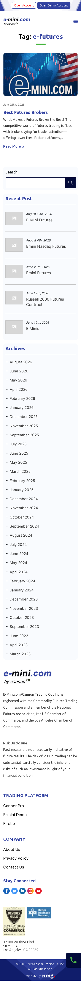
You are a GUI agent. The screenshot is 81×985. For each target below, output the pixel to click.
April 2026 (19, 389)
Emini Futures (38, 273)
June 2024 (19, 554)
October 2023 (22, 617)
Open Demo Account (54, 5)
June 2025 (19, 453)
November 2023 (24, 608)
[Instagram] (30, 891)
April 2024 (19, 572)
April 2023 (19, 645)
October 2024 (22, 517)
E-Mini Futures (39, 220)
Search (11, 172)
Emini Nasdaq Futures (46, 246)
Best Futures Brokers (25, 112)
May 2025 (18, 462)
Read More (12, 146)
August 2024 (21, 535)
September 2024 (24, 526)
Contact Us (13, 867)
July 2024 (18, 544)
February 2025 (22, 481)
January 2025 (21, 490)
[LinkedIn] (22, 891)
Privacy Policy (16, 858)
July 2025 (18, 444)
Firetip (9, 823)
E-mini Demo (15, 814)
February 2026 (22, 398)
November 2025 (24, 426)
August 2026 (21, 362)
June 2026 (19, 371)
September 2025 (24, 435)
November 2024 (24, 508)
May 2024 (18, 563)
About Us (11, 849)
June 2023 (19, 636)
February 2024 (22, 581)
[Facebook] (6, 891)
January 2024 (22, 590)
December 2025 (24, 416)
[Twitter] (14, 891)
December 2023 (24, 599)
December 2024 (24, 499)
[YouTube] (38, 891)
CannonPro (13, 806)
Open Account (24, 5)
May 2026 (18, 380)
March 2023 (20, 654)
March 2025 (20, 471)
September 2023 (24, 626)
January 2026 (22, 407)
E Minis (32, 328)
